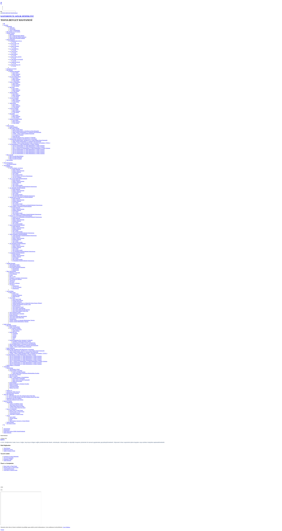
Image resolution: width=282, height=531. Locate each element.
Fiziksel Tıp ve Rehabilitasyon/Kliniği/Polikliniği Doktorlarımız (27, 217)
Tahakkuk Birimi (13, 92)
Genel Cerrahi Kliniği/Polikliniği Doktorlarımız (23, 233)
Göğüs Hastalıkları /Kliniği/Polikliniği (18, 234)
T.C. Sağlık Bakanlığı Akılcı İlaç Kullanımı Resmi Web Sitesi (20, 395)
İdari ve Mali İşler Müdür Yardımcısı (17, 37)
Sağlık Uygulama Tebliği (9, 450)
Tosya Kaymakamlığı (8, 457)
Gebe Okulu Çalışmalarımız (18, 308)
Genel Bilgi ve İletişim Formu (16, 414)
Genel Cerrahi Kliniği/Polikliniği (17, 225)
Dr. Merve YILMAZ (14, 46)
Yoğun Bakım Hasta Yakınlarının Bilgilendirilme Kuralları (25, 373)
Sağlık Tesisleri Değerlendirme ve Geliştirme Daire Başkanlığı (26, 132)
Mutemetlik (12, 113)
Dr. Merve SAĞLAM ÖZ (15, 56)
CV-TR (14, 42)
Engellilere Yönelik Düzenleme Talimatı (21, 341)
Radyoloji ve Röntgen (14, 283)
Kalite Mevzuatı (16, 136)
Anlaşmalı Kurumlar (14, 386)
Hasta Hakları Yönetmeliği (18, 378)
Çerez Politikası (66, 527)
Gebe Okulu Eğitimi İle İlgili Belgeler (21, 309)
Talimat (14, 337)
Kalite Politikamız (13, 127)
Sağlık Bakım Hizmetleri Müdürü (17, 38)
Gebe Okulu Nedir (16, 299)
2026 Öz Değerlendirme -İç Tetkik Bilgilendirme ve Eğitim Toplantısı (28, 145)
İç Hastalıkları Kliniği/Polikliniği (16, 252)
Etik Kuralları (9, 160)
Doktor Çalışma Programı (18, 170)
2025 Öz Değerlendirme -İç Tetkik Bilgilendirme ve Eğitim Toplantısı (28, 146)
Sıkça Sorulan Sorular (17, 174)
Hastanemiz (9, 26)
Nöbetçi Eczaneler (13, 385)
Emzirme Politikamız (17, 295)
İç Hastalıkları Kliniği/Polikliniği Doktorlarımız (23, 260)
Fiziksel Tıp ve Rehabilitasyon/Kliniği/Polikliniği (20, 215)
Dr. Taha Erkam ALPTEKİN (16, 59)
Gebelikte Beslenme (17, 301)
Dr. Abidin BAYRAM (14, 62)
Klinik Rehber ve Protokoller (13, 365)
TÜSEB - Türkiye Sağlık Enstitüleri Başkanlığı (23, 133)
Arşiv (13, 338)
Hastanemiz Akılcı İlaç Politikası (14, 398)
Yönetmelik (15, 333)
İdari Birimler (9, 70)
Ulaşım (8, 415)
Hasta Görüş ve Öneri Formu (16, 410)
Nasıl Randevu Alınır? (14, 369)
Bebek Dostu (12, 292)
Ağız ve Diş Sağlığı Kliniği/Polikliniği (18, 178)
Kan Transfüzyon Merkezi (15, 279)
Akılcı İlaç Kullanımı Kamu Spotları (14, 399)
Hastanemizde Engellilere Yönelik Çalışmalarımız (23, 342)
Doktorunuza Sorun (8, 449)
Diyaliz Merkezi (13, 274)
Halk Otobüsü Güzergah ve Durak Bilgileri (19, 421)
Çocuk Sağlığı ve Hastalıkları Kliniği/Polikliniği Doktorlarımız (26, 214)
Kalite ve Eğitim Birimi (14, 82)
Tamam (2, 529)
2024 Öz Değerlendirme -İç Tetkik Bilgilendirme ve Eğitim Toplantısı (28, 149)
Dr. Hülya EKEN (13, 54)
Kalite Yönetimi (10, 125)
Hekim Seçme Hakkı (17, 381)
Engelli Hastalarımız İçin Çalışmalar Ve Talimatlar (23, 137)
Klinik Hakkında (16, 169)
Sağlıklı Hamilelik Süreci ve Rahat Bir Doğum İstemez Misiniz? (27, 303)
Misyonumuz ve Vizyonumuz (13, 31)
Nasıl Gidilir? (15, 72)
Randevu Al (9, 390)
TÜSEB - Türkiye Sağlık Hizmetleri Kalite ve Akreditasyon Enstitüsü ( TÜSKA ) (31, 143)
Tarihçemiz (12, 27)
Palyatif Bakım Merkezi (14, 266)
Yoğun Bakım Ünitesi (14, 264)
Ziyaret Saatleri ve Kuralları (15, 370)
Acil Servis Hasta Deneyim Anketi (17, 407)
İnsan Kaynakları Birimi (15, 76)
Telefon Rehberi (10, 422)
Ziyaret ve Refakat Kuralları (18, 372)
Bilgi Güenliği (9, 154)
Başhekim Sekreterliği (14, 71)
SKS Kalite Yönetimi (14, 128)
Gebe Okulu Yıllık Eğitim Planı (16, 317)
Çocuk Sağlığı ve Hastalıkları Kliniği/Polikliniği (20, 206)
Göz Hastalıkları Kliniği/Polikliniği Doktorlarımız (23, 251)
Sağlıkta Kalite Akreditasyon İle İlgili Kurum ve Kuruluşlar (23, 139)
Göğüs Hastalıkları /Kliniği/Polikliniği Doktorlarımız (24, 235)
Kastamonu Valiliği (8, 459)
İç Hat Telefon (15, 75)
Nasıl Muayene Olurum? (15, 374)
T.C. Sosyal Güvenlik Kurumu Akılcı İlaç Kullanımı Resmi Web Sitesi (22, 397)
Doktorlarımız (15, 270)
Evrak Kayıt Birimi (13, 108)
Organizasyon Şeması (11, 68)
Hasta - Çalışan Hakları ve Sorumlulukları (19, 377)
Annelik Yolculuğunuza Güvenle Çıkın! (21, 304)
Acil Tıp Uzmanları (16, 177)
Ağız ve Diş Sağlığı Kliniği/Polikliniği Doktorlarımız (24, 186)
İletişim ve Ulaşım (8, 401)
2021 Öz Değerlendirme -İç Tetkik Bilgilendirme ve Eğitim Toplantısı (28, 153)
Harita (10, 419)
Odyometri (11, 282)
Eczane (11, 275)
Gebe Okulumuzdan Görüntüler (16, 313)
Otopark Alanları (13, 418)
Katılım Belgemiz (16, 305)
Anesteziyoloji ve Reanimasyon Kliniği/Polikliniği (21, 197)
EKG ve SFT (12, 276)
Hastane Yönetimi (10, 33)
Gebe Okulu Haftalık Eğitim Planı (20, 311)
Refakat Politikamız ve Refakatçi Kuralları (19, 383)
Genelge (14, 336)
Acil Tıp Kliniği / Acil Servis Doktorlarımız (22, 176)
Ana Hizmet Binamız (11, 164)
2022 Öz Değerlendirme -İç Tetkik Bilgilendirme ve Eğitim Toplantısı (28, 152)
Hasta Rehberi (9, 368)
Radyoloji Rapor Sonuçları (12, 393)
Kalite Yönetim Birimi (17, 129)
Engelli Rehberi (13, 382)
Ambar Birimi (12, 103)
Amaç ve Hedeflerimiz (14, 30)
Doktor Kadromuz (10, 39)
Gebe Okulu (12, 297)
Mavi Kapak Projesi (17, 329)
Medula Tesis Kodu (14, 387)
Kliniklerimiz (9, 166)
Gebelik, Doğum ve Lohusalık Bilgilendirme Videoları (22, 320)
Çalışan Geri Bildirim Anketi (16, 403)
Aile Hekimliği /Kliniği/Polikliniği (17, 188)
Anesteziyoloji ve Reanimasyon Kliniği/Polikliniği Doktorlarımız (27, 205)
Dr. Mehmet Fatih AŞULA (15, 41)
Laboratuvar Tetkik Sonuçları (13, 391)
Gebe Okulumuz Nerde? (18, 307)
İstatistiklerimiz (12, 319)
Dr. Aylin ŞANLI (13, 51)
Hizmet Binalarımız (8, 162)
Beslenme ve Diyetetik (14, 272)
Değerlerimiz (12, 29)
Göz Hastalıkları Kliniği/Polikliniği (17, 243)
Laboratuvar (12, 280)
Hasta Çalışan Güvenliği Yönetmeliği (21, 380)
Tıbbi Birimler (7, 165)
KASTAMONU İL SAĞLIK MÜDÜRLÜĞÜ (17, 16)
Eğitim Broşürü (15, 296)
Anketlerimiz (9, 402)
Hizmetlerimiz (15, 268)
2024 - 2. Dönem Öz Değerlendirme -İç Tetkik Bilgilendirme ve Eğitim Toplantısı (31, 148)
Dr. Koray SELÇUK (14, 43)
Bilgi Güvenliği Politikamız (15, 157)
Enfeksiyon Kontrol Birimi (15, 119)
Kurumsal (6, 25)
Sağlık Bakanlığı (7, 460)
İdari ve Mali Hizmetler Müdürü (16, 35)
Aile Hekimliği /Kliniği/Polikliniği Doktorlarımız (23, 195)
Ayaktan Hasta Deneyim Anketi (16, 406)
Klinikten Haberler (16, 172)
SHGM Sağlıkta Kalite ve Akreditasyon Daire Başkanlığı (25, 131)
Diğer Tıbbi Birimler (11, 271)
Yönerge (14, 334)
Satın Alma (12, 87)
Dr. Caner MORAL (14, 49)
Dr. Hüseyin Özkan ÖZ (14, 64)
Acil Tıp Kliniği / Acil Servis (16, 168)
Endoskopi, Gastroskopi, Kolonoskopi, (18, 278)
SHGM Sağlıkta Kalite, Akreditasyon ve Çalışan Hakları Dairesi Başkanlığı (29, 140)
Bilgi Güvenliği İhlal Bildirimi (16, 156)
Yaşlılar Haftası (15, 331)
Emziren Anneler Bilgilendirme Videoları (18, 321)
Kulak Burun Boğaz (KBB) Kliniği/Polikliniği (14, 431)
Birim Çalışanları (16, 74)
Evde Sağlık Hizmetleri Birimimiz (17, 267)
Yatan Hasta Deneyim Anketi (16, 405)
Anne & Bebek (10, 291)
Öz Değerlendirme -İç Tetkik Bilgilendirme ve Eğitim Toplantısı (24, 144)
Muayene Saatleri (13, 376)
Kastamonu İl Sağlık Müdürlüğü (11, 456)
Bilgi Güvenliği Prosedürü (15, 158)
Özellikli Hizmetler (10, 263)
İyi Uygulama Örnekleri (17, 135)
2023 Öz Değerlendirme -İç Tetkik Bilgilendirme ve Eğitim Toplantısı (28, 150)
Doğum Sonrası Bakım (17, 300)
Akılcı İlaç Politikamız (9, 394)
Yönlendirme (7, 366)
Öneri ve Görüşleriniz (11, 409)
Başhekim (11, 34)
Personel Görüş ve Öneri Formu (16, 411)
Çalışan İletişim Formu (14, 413)
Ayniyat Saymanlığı (14, 97)
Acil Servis (12, 284)
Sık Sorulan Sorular (11, 423)
